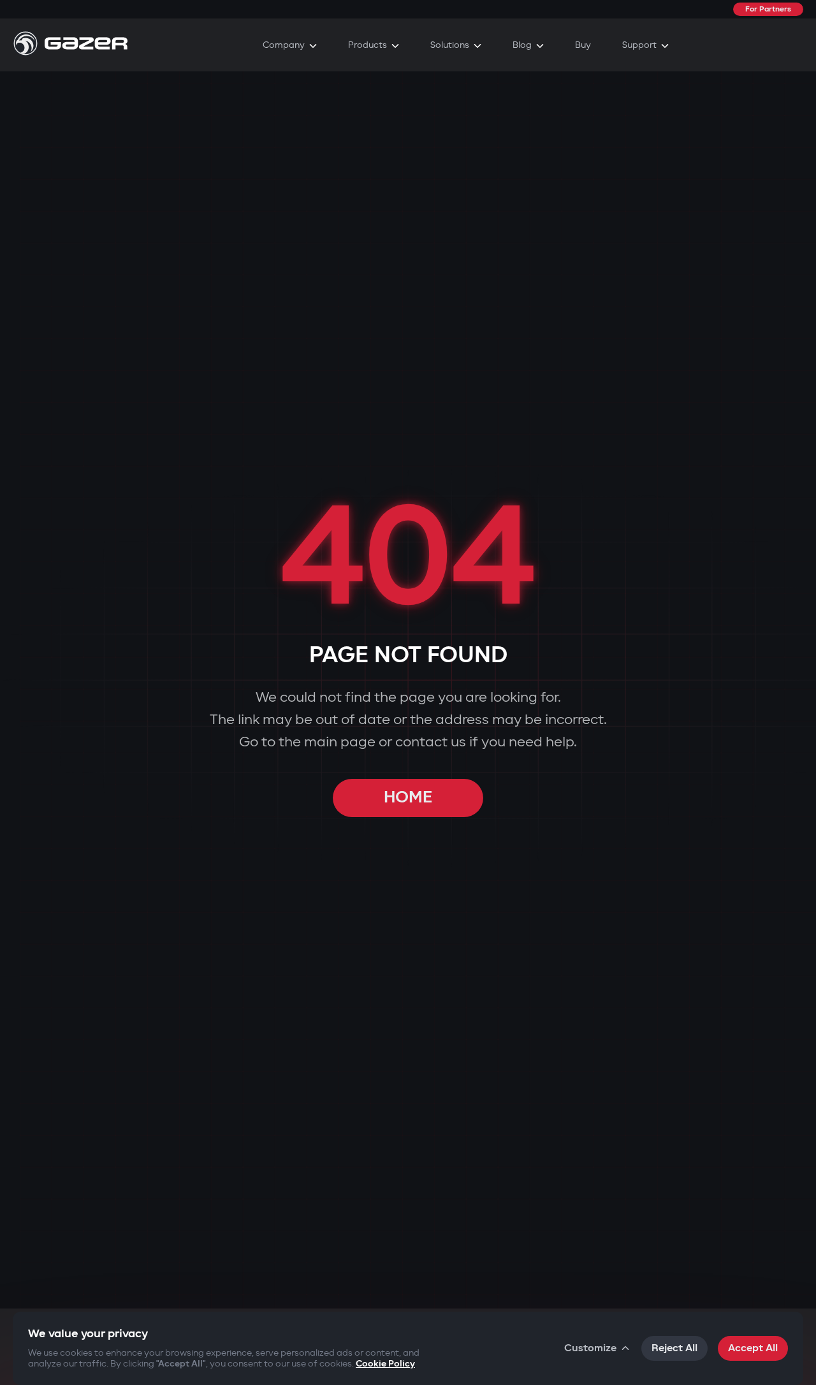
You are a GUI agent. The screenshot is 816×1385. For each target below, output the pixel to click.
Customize (590, 1348)
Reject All (674, 1348)
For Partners (768, 9)
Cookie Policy (385, 1363)
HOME (408, 798)
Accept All (753, 1348)
